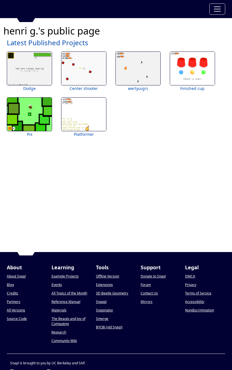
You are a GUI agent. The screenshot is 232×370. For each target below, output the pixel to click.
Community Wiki (64, 340)
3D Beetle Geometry (112, 293)
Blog (10, 284)
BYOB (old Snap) (109, 327)
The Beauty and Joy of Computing (68, 321)
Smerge (102, 318)
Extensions (104, 284)
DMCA (190, 276)
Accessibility (194, 301)
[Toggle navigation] (217, 9)
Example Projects (65, 276)
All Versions (16, 310)
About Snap (16, 276)
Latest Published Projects (47, 42)
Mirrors (146, 301)
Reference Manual (65, 301)
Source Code (17, 318)
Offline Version (107, 276)
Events (56, 284)
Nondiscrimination (199, 310)
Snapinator (104, 310)
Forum (146, 284)
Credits (12, 293)
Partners (13, 301)
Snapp (101, 301)
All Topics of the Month (69, 293)
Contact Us (149, 293)
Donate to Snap (153, 276)
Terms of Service (198, 293)
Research (58, 332)
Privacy (190, 284)
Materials (58, 310)
